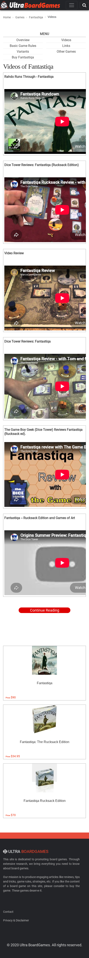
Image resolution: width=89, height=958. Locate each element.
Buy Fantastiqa (23, 57)
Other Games (66, 51)
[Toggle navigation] (71, 5)
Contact (8, 911)
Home (7, 17)
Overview (23, 40)
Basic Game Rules (23, 46)
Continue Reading (44, 610)
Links (66, 46)
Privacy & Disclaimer (16, 920)
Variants (23, 51)
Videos (66, 40)
